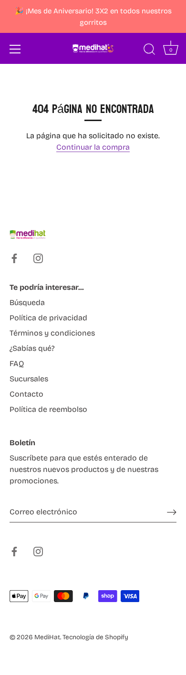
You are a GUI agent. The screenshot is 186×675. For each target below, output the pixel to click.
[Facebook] (14, 257)
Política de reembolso (48, 409)
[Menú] (15, 49)
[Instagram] (38, 257)
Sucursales (29, 378)
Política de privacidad (48, 317)
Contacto (26, 394)
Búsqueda (27, 302)
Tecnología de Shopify (95, 637)
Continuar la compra (93, 147)
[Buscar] (149, 50)
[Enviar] (171, 512)
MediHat (47, 637)
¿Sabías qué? (32, 348)
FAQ (17, 363)
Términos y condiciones (52, 333)
